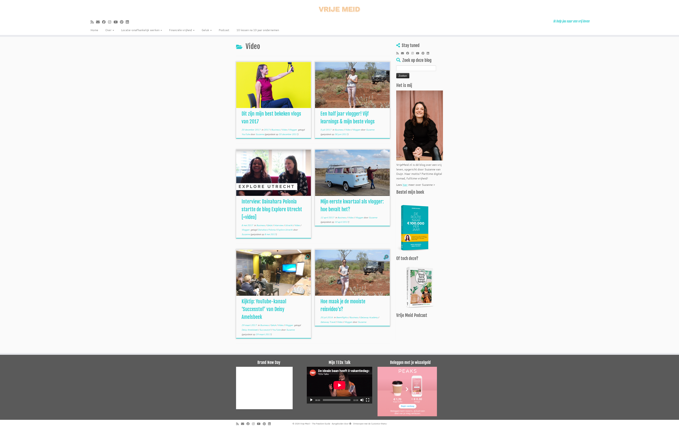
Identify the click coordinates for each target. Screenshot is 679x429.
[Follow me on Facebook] (105, 22)
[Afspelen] (311, 400)
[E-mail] (99, 22)
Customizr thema (379, 423)
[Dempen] (362, 400)
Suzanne (260, 134)
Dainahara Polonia (267, 229)
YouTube (246, 134)
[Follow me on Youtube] (117, 22)
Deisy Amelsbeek (250, 329)
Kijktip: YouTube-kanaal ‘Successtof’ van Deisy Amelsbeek (264, 309)
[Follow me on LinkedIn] (128, 22)
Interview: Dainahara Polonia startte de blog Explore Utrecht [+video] (272, 209)
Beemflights (342, 317)
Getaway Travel (328, 321)
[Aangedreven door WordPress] (350, 423)
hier (405, 185)
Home (94, 30)
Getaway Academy (369, 317)
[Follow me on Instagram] (111, 22)
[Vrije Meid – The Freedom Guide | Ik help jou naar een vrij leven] (339, 8)
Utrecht (289, 225)
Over (108, 30)
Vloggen (293, 129)
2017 (267, 129)
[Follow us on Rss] (93, 22)
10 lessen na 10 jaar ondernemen (257, 30)
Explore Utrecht (285, 229)
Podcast (224, 30)
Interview (279, 225)
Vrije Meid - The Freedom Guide (315, 423)
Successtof (265, 329)
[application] (339, 385)
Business (275, 129)
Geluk (206, 30)
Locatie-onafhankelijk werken (140, 30)
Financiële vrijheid (181, 30)
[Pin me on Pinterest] (123, 22)
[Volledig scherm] (367, 400)
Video (285, 129)
